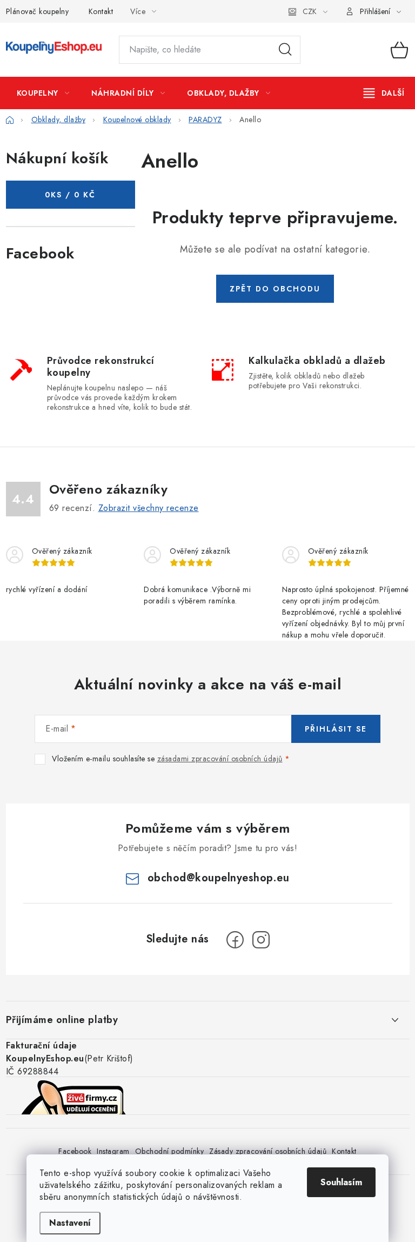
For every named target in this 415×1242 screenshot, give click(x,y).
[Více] (384, 93)
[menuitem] (43, 93)
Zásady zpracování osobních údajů (267, 1151)
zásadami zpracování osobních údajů (220, 758)
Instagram (113, 1151)
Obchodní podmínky (169, 1151)
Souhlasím (341, 1182)
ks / (70, 194)
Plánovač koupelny (37, 11)
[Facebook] (235, 939)
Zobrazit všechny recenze (148, 508)
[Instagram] (261, 939)
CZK (309, 11)
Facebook (74, 1151)
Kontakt (101, 11)
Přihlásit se (336, 728)
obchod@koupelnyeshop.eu (219, 878)
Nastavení (70, 1223)
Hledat (285, 50)
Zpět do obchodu (275, 288)
